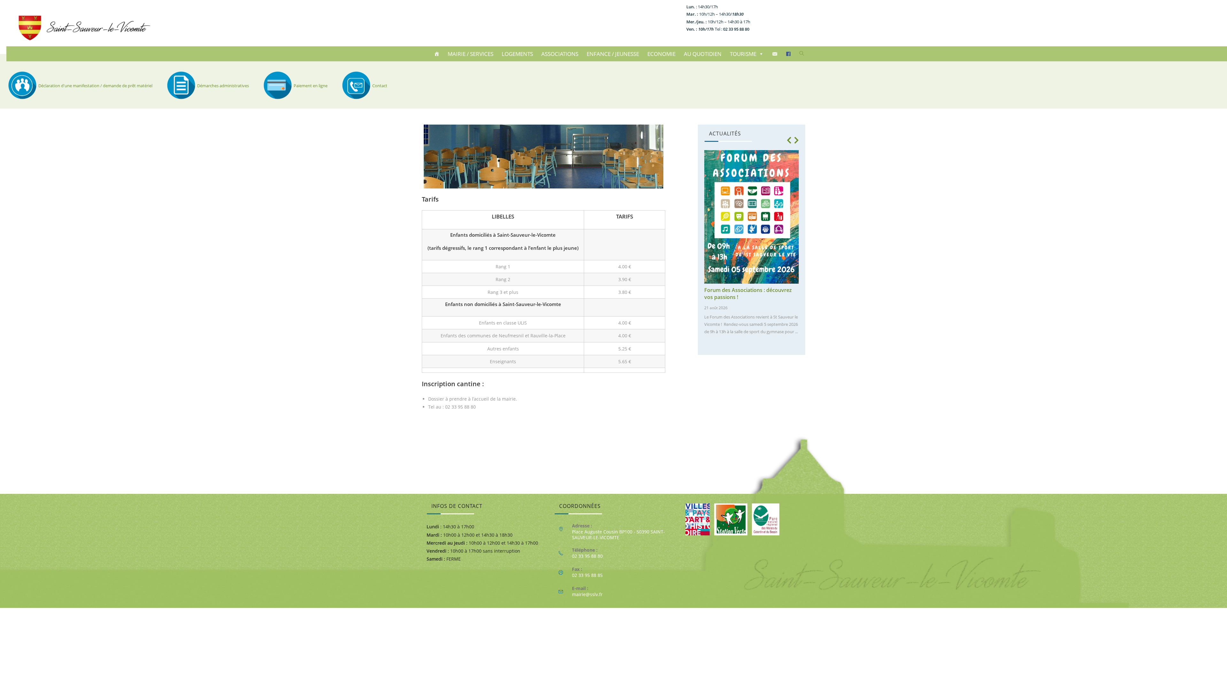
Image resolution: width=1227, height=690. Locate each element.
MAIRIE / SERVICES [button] (470, 53)
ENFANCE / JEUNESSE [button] (613, 53)
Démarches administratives (223, 85)
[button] (788, 140)
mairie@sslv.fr (587, 594)
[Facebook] (789, 54)
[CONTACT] (776, 54)
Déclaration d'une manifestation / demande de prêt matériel (95, 85)
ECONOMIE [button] (661, 53)
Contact (379, 85)
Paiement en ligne (311, 85)
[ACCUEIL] (437, 54)
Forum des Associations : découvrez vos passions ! (748, 294)
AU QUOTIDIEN (703, 53)
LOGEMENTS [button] (517, 53)
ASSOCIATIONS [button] (559, 53)
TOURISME (743, 53)
